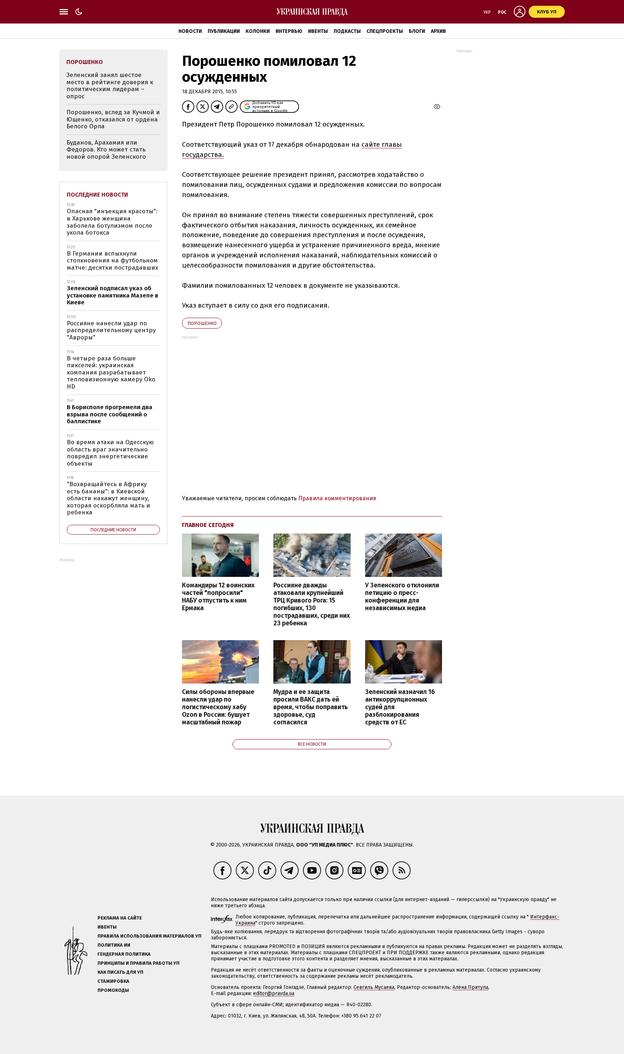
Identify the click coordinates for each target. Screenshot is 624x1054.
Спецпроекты (385, 31)
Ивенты (318, 31)
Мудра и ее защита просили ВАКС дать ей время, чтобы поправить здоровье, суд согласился (310, 707)
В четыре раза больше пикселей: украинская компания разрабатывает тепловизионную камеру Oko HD (111, 372)
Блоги (417, 31)
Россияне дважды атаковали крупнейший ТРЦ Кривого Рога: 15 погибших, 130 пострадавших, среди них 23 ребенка (311, 604)
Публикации (224, 31)
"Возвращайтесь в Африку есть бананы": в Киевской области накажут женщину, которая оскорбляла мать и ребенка (108, 498)
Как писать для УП (120, 972)
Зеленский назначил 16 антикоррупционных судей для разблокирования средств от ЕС (400, 707)
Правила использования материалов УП (150, 936)
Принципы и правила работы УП (138, 963)
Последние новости (97, 194)
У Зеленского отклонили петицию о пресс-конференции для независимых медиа (402, 597)
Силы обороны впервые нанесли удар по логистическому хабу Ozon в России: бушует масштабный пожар (218, 707)
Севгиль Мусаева (374, 987)
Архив (438, 31)
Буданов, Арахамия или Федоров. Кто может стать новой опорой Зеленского (106, 149)
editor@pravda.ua (273, 993)
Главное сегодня (208, 525)
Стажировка (113, 981)
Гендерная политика (124, 954)
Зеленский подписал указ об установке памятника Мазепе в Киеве (112, 295)
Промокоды (113, 990)
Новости (190, 31)
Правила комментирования (337, 498)
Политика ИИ (114, 945)
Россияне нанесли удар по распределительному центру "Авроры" (111, 330)
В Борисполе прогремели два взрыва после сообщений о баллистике (109, 414)
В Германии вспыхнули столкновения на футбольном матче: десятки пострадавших (112, 260)
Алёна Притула (470, 987)
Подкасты (347, 31)
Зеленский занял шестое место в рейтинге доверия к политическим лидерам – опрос (109, 85)
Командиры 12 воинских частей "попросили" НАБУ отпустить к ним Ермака (218, 597)
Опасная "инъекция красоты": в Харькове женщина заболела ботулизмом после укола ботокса (112, 221)
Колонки (258, 31)
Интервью (289, 31)
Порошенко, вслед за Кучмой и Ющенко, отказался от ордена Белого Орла (113, 119)
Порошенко (202, 323)
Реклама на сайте (120, 918)
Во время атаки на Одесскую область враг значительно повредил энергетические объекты (110, 452)
